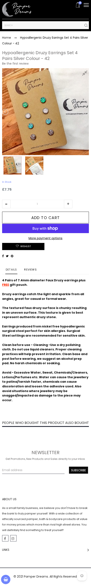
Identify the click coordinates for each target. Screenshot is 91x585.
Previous (5, 111)
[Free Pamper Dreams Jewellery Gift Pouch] (34, 165)
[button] (6, 204)
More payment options (45, 238)
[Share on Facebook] (3, 256)
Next (85, 111)
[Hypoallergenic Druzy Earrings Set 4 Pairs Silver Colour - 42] (12, 165)
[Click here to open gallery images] (85, 73)
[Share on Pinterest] (12, 256)
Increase (68, 204)
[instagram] (13, 538)
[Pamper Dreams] (17, 9)
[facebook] (5, 538)
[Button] (86, 5)
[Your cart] (5, 579)
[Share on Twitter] (7, 256)
